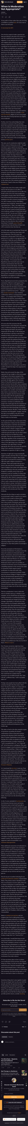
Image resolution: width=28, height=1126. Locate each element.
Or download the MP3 (7, 28)
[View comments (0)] (6, 17)
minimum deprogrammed (8, 842)
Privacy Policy (16, 1108)
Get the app (21, 1119)
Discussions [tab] (12, 1055)
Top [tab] (3, 1055)
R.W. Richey (9, 1065)
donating (22, 994)
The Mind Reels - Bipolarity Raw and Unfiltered (9, 1059)
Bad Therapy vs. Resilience (9, 1071)
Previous (6, 1026)
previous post (8, 140)
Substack (7, 1123)
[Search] (25, 1054)
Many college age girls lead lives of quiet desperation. (9, 1063)
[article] (14, 1063)
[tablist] (7, 1036)
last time (14, 768)
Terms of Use (21, 1013)
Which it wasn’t (9, 643)
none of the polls (17, 223)
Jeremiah (3, 12)
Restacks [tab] (11, 1037)
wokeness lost (4, 184)
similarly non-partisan (12, 915)
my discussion (20, 801)
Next (23, 1026)
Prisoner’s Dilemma (6, 765)
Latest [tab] (6, 1055)
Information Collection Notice (15, 1014)
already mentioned (9, 293)
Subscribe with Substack (15, 1102)
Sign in (25, 2)
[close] (24, 1078)
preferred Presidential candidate (10, 879)
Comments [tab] (4, 1037)
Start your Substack (10, 1119)
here (15, 22)
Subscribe (19, 2)
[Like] (2, 17)
